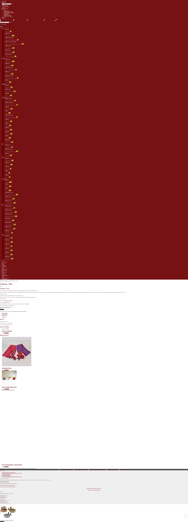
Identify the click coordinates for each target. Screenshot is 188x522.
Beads (3, 28)
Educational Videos (5, 8)
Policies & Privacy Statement (8, 11)
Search (11, 22)
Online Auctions (4, 262)
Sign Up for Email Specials (4, 481)
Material (1, 307)
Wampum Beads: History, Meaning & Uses (8, 472)
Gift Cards (3, 260)
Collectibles (4, 84)
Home (1, 280)
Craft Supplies (4, 97)
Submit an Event (6, 6)
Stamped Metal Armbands (8, 300)
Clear (10, 307)
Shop (3, 280)
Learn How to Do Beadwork (6, 474)
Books (3, 204)
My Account (4, 2)
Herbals (3, 157)
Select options (6, 333)
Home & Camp (4, 179)
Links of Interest (6, 13)
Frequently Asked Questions (8, 16)
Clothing (3, 58)
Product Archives (6, 10)
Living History (4, 274)
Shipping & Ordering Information (9, 12)
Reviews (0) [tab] (4, 317)
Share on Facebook (5, 313)
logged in (5, 324)
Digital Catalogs (4, 279)
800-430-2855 (4, 1)
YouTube (12, 305)
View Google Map (3, 497)
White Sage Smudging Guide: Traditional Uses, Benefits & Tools (12, 473)
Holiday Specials (4, 269)
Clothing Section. (6, 302)
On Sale (3, 7)
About (3, 9)
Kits (2, 144)
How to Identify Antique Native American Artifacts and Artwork (12, 476)
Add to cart (2, 309)
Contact (3, 276)
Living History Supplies (22, 311)
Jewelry (3, 234)
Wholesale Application (5, 278)
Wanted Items (6, 14)
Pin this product (4, 314)
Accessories (10, 280)
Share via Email (4, 315)
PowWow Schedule (5, 5)
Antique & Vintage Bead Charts (7, 475)
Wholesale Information (7, 15)
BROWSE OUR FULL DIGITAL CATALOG (94, 488)
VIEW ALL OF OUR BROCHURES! (94, 490)
